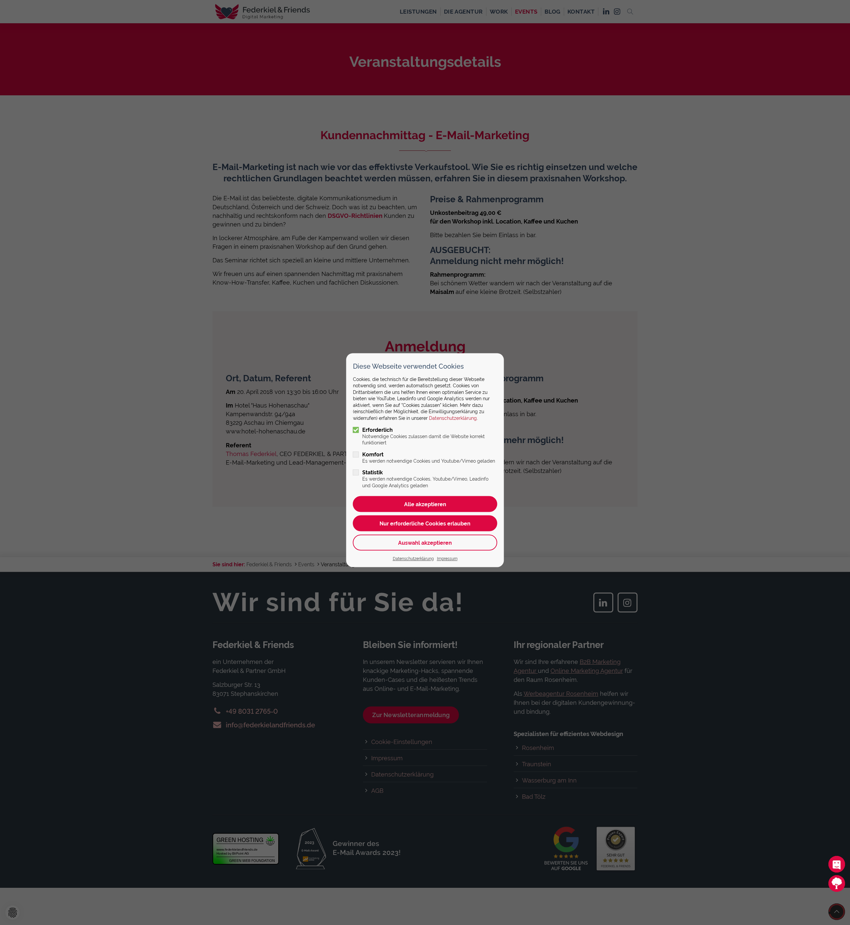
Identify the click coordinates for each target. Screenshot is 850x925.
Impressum (447, 558)
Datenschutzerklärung (453, 418)
